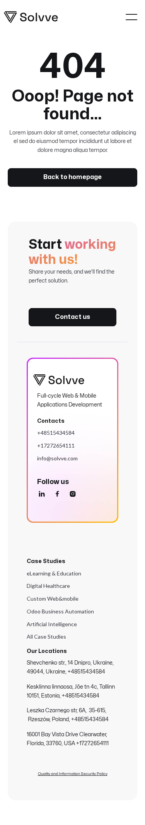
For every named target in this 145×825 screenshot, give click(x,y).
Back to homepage (72, 177)
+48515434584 (56, 432)
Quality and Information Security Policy (72, 774)
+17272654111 (56, 445)
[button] (131, 17)
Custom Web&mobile (52, 598)
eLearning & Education (54, 573)
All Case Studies (46, 636)
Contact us (72, 317)
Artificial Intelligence (52, 624)
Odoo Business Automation (60, 611)
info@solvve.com (57, 458)
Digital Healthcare (48, 585)
